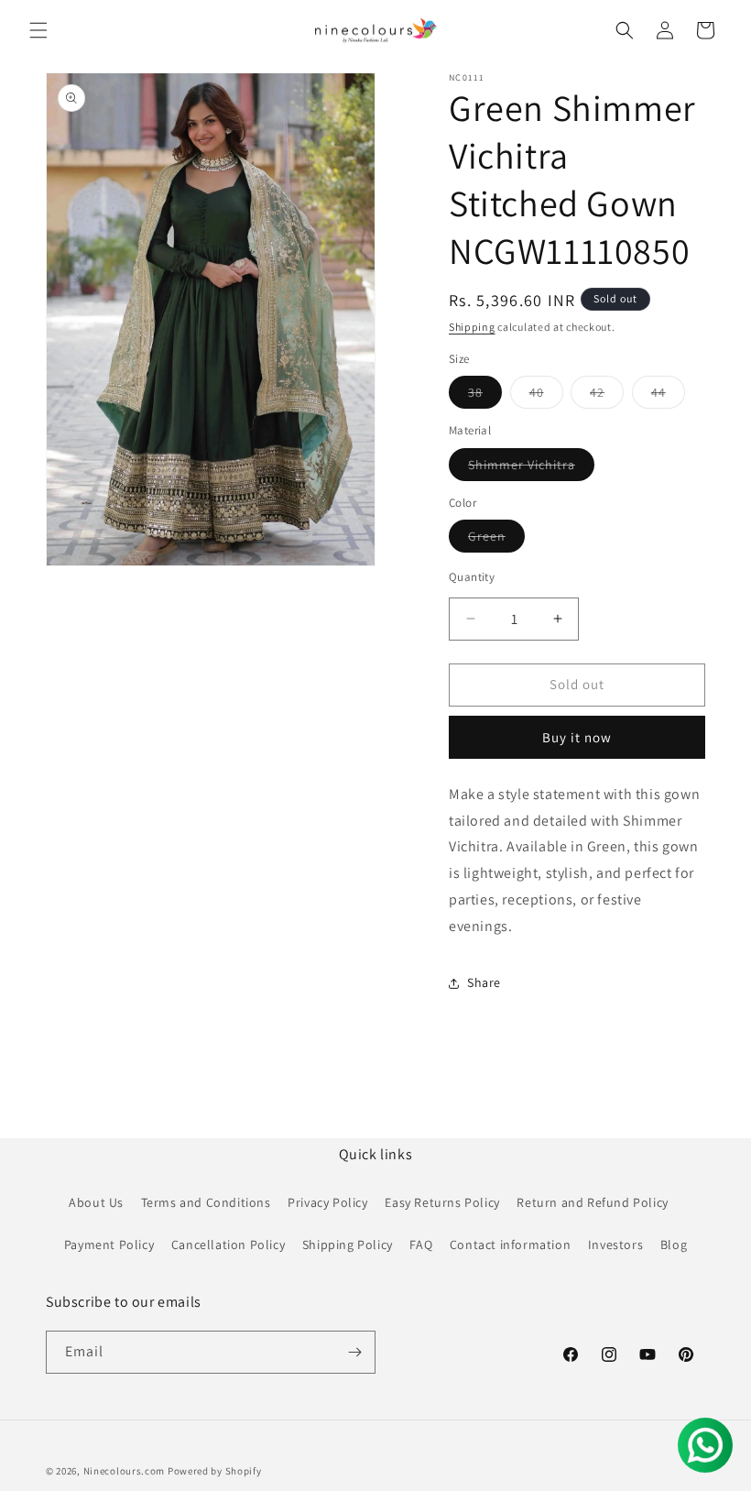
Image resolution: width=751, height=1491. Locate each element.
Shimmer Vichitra (531, 468)
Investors (615, 1244)
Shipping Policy (347, 1244)
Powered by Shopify (215, 1470)
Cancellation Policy (228, 1244)
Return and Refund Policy (592, 1202)
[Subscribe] (354, 1352)
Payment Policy (109, 1244)
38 (485, 396)
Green (496, 540)
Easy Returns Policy (442, 1202)
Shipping (472, 327)
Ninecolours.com (124, 1470)
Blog (673, 1244)
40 (546, 396)
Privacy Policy (327, 1202)
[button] (38, 30)
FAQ (420, 1244)
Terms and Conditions (206, 1202)
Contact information (510, 1244)
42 (607, 396)
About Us (96, 1202)
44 (668, 396)
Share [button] (484, 982)
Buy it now (577, 737)
